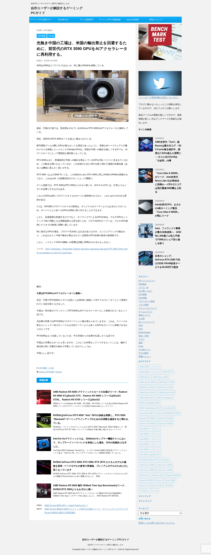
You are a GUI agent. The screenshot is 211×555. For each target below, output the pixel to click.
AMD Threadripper (164, 398)
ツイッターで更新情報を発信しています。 (159, 97)
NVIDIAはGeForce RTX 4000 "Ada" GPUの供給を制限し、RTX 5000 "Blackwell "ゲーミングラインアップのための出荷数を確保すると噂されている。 (90, 419)
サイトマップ (145, 500)
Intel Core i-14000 (165, 470)
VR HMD (168, 486)
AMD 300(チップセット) (150, 367)
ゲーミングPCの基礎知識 (109, 20)
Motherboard (144, 332)
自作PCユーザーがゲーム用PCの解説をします (105, 545)
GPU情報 (43, 368)
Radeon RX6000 (146, 480)
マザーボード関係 (147, 301)
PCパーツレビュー (147, 281)
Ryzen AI (143, 486)
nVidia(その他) (157, 475)
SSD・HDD (144, 336)
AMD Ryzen (145, 377)
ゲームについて (146, 312)
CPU (141, 329)
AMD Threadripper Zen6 (150, 408)
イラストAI (143, 287)
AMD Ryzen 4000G (148, 382)
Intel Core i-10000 (147, 465)
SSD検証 (143, 284)
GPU (141, 325)
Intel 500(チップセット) (149, 434)
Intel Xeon (144, 475)
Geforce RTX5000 (147, 423)
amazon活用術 (133, 20)
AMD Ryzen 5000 (166, 382)
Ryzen (159, 480)
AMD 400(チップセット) (150, 372)
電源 (141, 343)
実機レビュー (145, 356)
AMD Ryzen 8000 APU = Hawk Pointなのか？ (66, 505)
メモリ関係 (144, 305)
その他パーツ (145, 349)
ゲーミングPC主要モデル (41, 20)
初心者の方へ (63, 20)
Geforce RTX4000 (165, 418)
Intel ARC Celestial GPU (150, 455)
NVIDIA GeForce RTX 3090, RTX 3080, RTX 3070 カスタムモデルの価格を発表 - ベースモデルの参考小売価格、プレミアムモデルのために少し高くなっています (90, 466)
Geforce (58, 372)
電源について (145, 315)
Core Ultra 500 (169, 408)
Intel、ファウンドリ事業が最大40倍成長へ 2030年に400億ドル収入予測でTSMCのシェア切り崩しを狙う (168, 235)
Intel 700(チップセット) (149, 444)
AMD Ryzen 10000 (147, 392)
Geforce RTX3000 (46, 372)
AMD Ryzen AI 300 (167, 392)
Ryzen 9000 (170, 480)
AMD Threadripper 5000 (149, 403)
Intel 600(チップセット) (149, 439)
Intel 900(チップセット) (149, 449)
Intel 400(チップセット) (149, 429)
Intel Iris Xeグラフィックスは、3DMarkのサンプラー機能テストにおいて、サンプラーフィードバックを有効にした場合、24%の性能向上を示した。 (90, 442)
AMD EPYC (168, 372)
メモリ (142, 339)
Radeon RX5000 (173, 475)
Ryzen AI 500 (156, 486)
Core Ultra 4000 (146, 413)
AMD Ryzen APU (147, 398)
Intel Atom (164, 460)
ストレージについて (148, 308)
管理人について (155, 20)
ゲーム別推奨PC (87, 20)
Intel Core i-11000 (165, 465)
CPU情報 (143, 294)
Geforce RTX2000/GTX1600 (167, 413)
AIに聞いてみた (145, 291)
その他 (51, 368)
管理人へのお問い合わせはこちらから (157, 523)
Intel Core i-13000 (147, 470)
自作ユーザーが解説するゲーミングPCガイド (105, 539)
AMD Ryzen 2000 (160, 377)
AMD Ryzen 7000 (165, 387)
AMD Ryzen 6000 (147, 387)
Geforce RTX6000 (165, 423)
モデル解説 (144, 353)
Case (141, 346)
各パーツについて (147, 322)
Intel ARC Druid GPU (148, 460)
